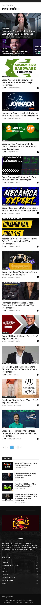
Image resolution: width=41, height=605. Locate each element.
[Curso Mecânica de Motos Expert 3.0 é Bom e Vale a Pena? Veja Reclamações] (20, 196)
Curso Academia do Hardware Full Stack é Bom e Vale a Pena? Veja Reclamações (18, 82)
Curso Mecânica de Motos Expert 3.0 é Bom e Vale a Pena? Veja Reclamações (20, 209)
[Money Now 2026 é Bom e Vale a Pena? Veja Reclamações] (7, 487)
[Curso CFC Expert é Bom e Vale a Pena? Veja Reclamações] (20, 324)
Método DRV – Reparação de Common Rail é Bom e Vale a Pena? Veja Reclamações (20, 241)
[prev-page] (3, 447)
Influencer (5, 268)
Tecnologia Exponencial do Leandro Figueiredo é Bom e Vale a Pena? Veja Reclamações (19, 369)
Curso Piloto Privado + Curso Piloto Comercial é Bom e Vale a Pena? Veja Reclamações (19, 433)
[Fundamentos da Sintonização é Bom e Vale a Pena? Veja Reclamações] (7, 477)
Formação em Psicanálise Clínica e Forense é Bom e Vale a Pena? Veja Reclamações (18, 305)
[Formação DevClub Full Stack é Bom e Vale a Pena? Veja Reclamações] (16, 47)
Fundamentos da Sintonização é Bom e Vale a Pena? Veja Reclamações (25, 475)
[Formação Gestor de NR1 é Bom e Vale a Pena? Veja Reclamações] (20, 26)
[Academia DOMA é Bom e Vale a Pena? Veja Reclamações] (20, 388)
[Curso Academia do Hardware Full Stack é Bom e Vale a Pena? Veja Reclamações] (20, 68)
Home (3, 5)
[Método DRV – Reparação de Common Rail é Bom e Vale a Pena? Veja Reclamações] (20, 227)
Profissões (5, 28)
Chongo (4, 87)
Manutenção (6, 76)
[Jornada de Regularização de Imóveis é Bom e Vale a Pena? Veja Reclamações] (20, 101)
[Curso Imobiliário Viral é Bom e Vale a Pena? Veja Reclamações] (20, 260)
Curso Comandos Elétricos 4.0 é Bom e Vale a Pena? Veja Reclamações (20, 178)
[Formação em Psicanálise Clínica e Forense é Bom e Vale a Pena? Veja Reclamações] (20, 291)
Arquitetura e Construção (9, 396)
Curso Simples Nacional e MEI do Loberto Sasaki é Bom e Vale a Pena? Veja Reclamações (19, 146)
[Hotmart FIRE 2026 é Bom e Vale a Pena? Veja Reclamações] (7, 466)
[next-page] (20, 447)
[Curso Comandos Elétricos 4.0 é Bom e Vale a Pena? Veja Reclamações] (20, 165)
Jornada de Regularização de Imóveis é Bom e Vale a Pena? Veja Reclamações (20, 114)
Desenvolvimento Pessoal (9, 363)
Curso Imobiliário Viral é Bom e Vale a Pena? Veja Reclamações (19, 273)
